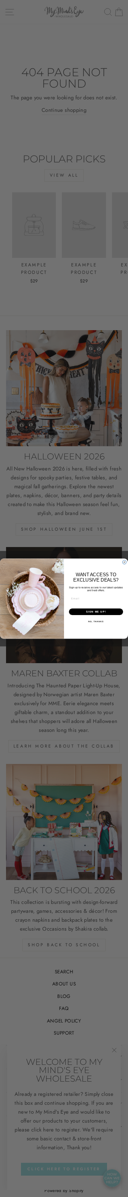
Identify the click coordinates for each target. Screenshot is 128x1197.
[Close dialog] (124, 562)
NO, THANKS (96, 621)
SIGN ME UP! (96, 611)
